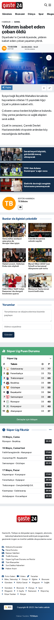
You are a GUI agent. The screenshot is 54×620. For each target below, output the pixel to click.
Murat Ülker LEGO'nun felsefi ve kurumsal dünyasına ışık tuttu (39, 266)
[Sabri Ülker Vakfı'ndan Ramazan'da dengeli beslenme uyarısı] (14, 280)
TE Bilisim (23, 201)
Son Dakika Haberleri (15, 565)
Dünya (31, 14)
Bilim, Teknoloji (11, 579)
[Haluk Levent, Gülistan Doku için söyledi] (14, 255)
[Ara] (45, 5)
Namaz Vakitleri (13, 553)
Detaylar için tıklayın (27, 419)
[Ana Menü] (49, 5)
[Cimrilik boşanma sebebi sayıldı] (40, 230)
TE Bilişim (34, 616)
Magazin (36, 583)
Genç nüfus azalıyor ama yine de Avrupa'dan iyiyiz (12, 241)
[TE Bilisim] (9, 203)
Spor (41, 14)
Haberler (6, 22)
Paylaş (8, 87)
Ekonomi (20, 14)
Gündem (7, 14)
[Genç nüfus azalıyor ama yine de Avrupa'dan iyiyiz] (14, 230)
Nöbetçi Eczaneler (14, 547)
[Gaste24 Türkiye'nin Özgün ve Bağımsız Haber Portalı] (12, 5)
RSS (9, 607)
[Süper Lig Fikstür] (50, 430)
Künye (23, 594)
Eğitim (34, 579)
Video (23, 576)
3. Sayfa (20, 591)
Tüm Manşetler (12, 562)
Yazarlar (34, 576)
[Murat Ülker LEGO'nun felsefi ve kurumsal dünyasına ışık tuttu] (40, 255)
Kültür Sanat (22, 583)
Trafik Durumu (12, 556)
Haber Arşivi (11, 569)
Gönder (8, 335)
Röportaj (45, 591)
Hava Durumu (12, 550)
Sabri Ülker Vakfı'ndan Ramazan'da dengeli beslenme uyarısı (13, 291)
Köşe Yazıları (10, 594)
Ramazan (32, 591)
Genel (17, 22)
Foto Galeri (10, 576)
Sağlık (46, 583)
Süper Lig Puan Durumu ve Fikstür (20, 559)
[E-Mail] (20, 207)
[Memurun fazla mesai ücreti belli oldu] (40, 280)
